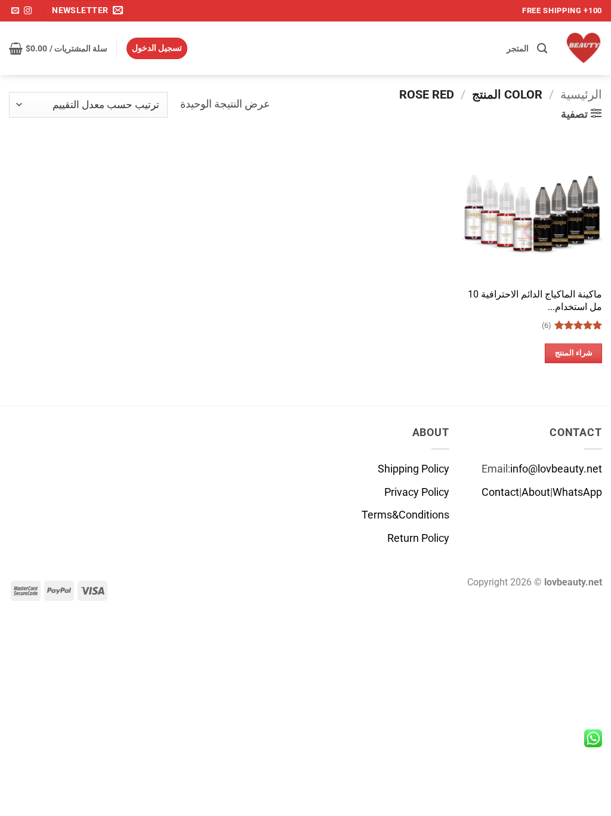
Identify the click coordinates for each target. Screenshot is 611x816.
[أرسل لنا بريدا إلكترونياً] (15, 11)
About (535, 492)
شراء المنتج (574, 352)
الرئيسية (581, 94)
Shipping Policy (413, 469)
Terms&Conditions (405, 515)
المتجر (518, 48)
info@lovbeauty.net (556, 469)
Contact (500, 492)
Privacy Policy (416, 492)
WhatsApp (577, 492)
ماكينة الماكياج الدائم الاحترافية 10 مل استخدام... (535, 300)
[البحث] (542, 48)
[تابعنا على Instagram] (28, 11)
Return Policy (418, 538)
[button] (85, 11)
